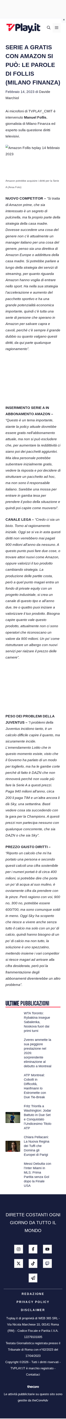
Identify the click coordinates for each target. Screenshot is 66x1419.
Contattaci (33, 1374)
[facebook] (33, 1249)
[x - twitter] (18, 1263)
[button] (49, 28)
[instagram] (18, 1249)
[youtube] (47, 1249)
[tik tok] (33, 1263)
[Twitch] (47, 1263)
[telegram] (33, 1277)
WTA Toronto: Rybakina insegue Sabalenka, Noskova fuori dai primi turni (37, 1022)
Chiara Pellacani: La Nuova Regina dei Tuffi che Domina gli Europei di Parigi (36, 1146)
